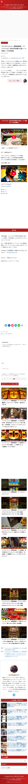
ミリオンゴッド (5, 331)
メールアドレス (5, 368)
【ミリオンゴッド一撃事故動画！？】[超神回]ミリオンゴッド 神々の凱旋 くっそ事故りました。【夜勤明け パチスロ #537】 (14, 444)
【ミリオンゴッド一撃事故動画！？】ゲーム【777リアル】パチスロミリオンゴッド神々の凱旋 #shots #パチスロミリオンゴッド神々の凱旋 (14, 512)
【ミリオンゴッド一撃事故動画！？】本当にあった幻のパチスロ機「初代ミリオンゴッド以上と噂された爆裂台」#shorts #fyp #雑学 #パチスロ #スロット (17, 718)
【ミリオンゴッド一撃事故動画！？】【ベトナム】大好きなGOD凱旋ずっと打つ (17, 750)
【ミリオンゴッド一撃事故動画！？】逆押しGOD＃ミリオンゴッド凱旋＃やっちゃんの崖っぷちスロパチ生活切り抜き (17, 724)
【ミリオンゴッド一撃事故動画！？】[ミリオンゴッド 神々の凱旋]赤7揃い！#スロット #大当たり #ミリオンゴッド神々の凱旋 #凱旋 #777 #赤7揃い (14, 641)
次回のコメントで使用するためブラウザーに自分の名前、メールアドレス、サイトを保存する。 (13, 374)
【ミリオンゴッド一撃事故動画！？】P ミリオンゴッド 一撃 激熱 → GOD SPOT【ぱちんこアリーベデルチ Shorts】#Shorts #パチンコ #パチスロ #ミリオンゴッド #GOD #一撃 (17, 738)
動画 (10, 333)
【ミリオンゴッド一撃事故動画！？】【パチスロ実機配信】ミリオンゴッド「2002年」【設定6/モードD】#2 (14, 402)
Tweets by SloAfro (6, 186)
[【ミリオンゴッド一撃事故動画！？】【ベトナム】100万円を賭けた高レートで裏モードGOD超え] (15, 325)
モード (3, 333)
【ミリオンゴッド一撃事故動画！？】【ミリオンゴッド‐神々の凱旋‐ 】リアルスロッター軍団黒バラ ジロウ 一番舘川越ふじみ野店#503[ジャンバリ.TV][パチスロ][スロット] (17, 732)
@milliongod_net (16, 58)
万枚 (8, 333)
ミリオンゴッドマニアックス (14, 5)
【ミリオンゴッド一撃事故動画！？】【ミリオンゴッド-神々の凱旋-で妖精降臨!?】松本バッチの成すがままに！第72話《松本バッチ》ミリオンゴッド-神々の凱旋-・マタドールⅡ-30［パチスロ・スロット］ (17, 745)
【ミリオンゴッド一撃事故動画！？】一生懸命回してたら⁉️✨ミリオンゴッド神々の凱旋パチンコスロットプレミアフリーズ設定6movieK (17, 705)
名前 (3, 363)
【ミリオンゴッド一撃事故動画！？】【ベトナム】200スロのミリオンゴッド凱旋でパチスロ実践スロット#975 (14, 532)
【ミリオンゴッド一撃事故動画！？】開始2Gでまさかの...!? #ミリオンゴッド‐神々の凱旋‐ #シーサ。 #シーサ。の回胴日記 (17, 711)
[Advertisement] (14, 24)
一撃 (6, 333)
